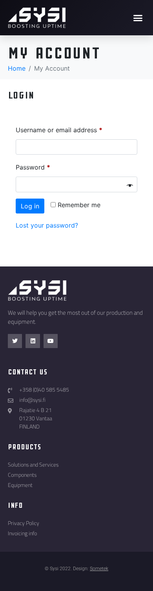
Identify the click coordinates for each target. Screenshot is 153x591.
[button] (138, 17)
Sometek (99, 568)
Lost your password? (47, 225)
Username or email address (59, 130)
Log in (30, 206)
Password (33, 167)
